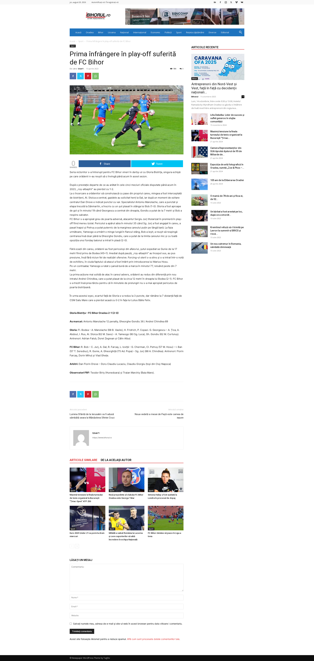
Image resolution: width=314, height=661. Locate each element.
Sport (179, 32)
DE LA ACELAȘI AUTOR (116, 460)
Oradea (90, 32)
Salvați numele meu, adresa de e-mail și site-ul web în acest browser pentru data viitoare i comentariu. (127, 623)
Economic (155, 32)
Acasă (78, 32)
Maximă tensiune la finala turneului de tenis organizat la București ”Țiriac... (226, 134)
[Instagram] (225, 2)
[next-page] (77, 546)
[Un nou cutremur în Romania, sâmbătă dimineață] (199, 248)
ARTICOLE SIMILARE (83, 460)
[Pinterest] (88, 76)
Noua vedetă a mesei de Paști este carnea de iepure (159, 416)
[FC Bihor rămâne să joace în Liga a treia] (165, 518)
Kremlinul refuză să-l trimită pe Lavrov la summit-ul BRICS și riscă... (227, 230)
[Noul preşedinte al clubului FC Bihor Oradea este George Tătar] (126, 480)
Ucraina (112, 32)
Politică (168, 32)
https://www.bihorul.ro (102, 437)
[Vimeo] (236, 2)
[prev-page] (72, 546)
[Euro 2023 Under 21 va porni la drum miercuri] (87, 518)
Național (124, 32)
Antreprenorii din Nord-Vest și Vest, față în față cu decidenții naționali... (214, 88)
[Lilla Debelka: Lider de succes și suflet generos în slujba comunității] (199, 119)
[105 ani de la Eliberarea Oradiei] (199, 184)
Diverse (212, 32)
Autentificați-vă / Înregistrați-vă (105, 2)
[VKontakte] (241, 2)
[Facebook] (220, 2)
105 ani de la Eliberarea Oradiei (227, 180)
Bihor (100, 32)
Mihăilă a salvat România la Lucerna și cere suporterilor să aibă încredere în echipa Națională (126, 536)
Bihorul (194, 96)
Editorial (225, 32)
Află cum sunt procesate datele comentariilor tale (153, 639)
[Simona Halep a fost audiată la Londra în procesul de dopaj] (165, 480)
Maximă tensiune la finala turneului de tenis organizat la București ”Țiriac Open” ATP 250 (86, 498)
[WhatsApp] (95, 76)
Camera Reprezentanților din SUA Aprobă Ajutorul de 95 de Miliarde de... (226, 151)
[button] (240, 32)
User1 (80, 68)
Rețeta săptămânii (195, 32)
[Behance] (214, 2)
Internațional (139, 32)
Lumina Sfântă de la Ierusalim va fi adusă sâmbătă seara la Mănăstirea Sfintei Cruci (92, 416)
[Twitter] (231, 2)
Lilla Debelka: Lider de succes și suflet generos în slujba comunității (227, 118)
